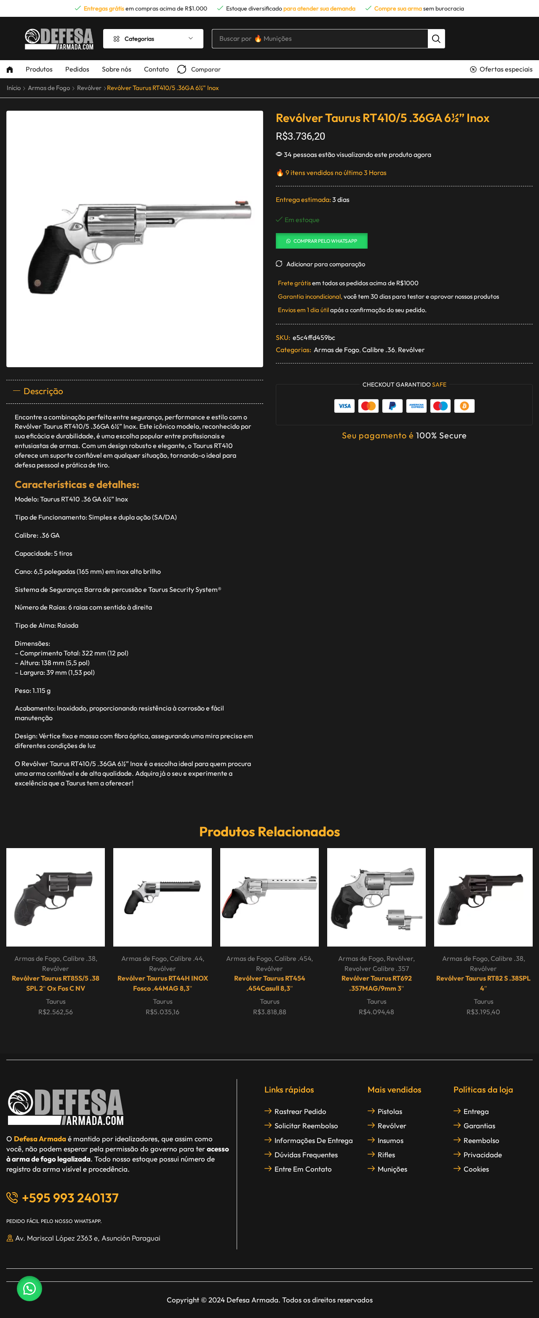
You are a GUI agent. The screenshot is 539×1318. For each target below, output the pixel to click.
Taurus (56, 1001)
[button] (199, 69)
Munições (392, 1168)
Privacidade (483, 1154)
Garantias (479, 1125)
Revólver (89, 88)
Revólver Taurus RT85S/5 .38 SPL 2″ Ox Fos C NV (55, 983)
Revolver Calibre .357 (376, 968)
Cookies (476, 1168)
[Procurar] (436, 38)
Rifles (386, 1154)
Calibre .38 (79, 958)
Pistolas (390, 1111)
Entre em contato (303, 1168)
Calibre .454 (293, 958)
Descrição (43, 390)
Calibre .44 (186, 958)
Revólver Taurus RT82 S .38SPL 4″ (483, 983)
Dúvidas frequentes (306, 1154)
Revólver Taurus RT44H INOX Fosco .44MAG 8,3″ (162, 983)
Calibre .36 (378, 349)
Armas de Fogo (49, 88)
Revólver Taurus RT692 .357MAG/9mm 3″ (377, 983)
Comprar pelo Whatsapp (325, 241)
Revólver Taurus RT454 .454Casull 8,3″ (269, 983)
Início (14, 88)
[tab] (134, 391)
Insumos (390, 1140)
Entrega (476, 1111)
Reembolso (481, 1140)
